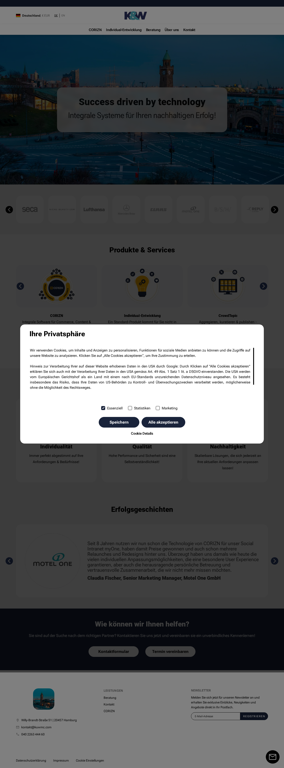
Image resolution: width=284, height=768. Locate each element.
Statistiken (142, 408)
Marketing (170, 408)
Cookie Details (142, 433)
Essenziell (115, 408)
